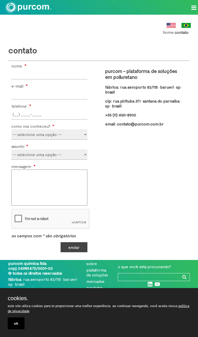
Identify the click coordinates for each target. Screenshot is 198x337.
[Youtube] (157, 285)
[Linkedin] (150, 285)
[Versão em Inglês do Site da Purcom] (171, 26)
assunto (19, 146)
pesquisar (184, 277)
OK (16, 323)
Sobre (91, 263)
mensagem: (23, 166)
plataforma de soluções (97, 272)
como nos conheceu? (32, 126)
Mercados (95, 281)
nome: (18, 65)
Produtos (94, 287)
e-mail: (19, 85)
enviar (74, 247)
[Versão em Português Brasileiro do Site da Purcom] (186, 26)
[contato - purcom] (29, 6)
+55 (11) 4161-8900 (120, 114)
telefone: (21, 105)
